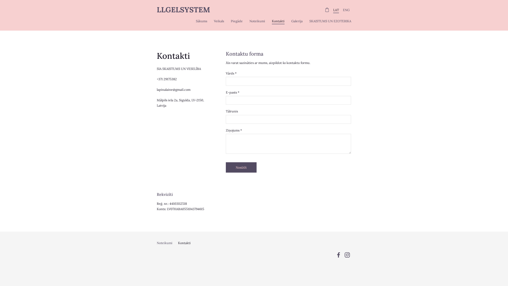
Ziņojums (234, 130)
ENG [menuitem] (346, 10)
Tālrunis (232, 111)
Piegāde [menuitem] (237, 21)
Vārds (231, 73)
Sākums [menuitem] (201, 21)
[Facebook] (339, 254)
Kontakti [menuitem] (278, 21)
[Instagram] (347, 254)
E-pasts (232, 92)
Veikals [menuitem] (219, 21)
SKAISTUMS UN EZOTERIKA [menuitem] (330, 21)
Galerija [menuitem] (297, 21)
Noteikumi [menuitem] (257, 21)
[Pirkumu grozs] (327, 9)
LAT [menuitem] (336, 10)
